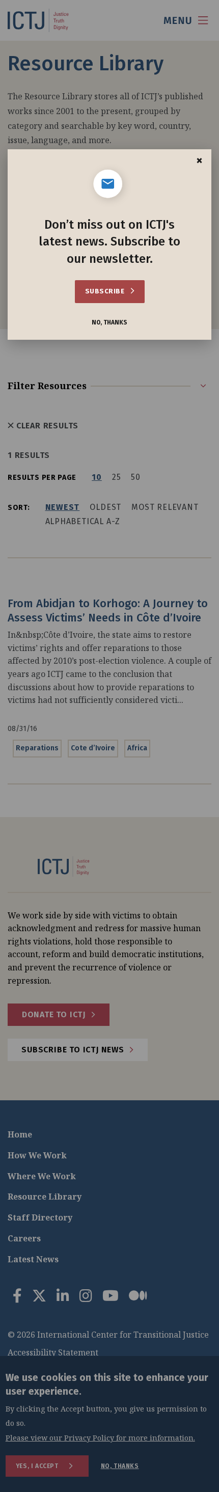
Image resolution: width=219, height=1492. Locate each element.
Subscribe (105, 291)
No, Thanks (109, 322)
